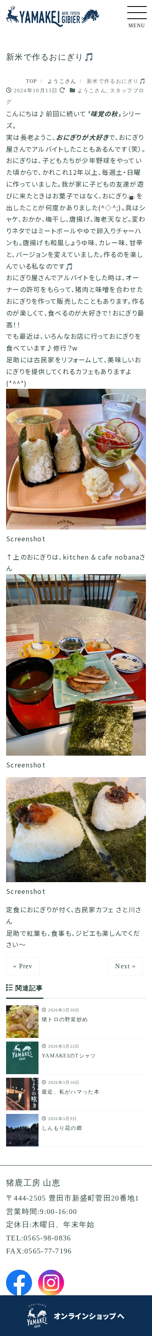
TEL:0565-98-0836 (38, 1238)
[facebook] (19, 1283)
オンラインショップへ (89, 1315)
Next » (125, 966)
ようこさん (91, 90)
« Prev (23, 966)
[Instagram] (51, 1283)
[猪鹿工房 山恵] (52, 15)
